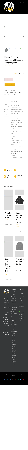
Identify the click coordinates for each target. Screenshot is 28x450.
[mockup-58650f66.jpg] (14, 36)
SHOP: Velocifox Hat (14, 335)
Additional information (6, 105)
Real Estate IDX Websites (14, 296)
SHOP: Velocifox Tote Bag (14, 340)
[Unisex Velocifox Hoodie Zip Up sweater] (19, 200)
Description (6, 101)
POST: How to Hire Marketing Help (14, 322)
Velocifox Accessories (6, 333)
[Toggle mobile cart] (20, 2)
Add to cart (10, 84)
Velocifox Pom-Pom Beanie (8, 215)
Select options (7, 225)
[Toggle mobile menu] (23, 2)
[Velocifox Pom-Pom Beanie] (8, 200)
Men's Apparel (13, 92)
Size (5, 71)
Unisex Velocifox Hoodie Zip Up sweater (19, 218)
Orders (21, 295)
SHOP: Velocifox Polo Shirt (14, 351)
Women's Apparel (13, 94)
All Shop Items (6, 318)
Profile (21, 304)
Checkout (21, 306)
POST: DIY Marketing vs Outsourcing (14, 314)
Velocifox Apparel (6, 322)
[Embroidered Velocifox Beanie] (19, 246)
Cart (22, 293)
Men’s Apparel (6, 329)
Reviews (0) (6, 110)
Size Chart (6, 114)
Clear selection (23, 73)
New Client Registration (14, 329)
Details (11, 224)
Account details (22, 297)
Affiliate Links (14, 364)
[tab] (6, 101)
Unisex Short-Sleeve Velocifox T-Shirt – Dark (8, 265)
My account (22, 301)
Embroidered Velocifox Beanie (20, 261)
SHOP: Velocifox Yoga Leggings (14, 358)
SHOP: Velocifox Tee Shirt (14, 346)
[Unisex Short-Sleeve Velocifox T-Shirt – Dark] (8, 246)
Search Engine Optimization (14, 302)
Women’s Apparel (6, 326)
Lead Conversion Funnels (14, 307)
